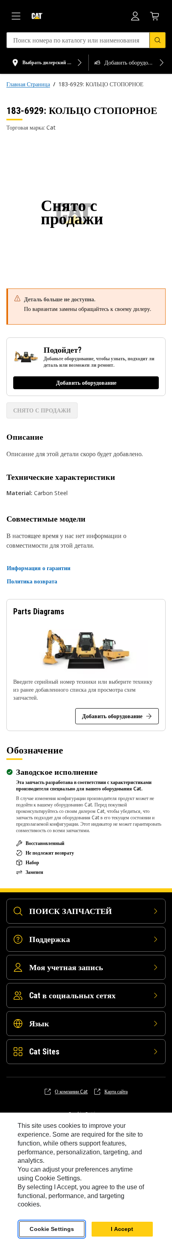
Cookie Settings (52, 1229)
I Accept (122, 1229)
